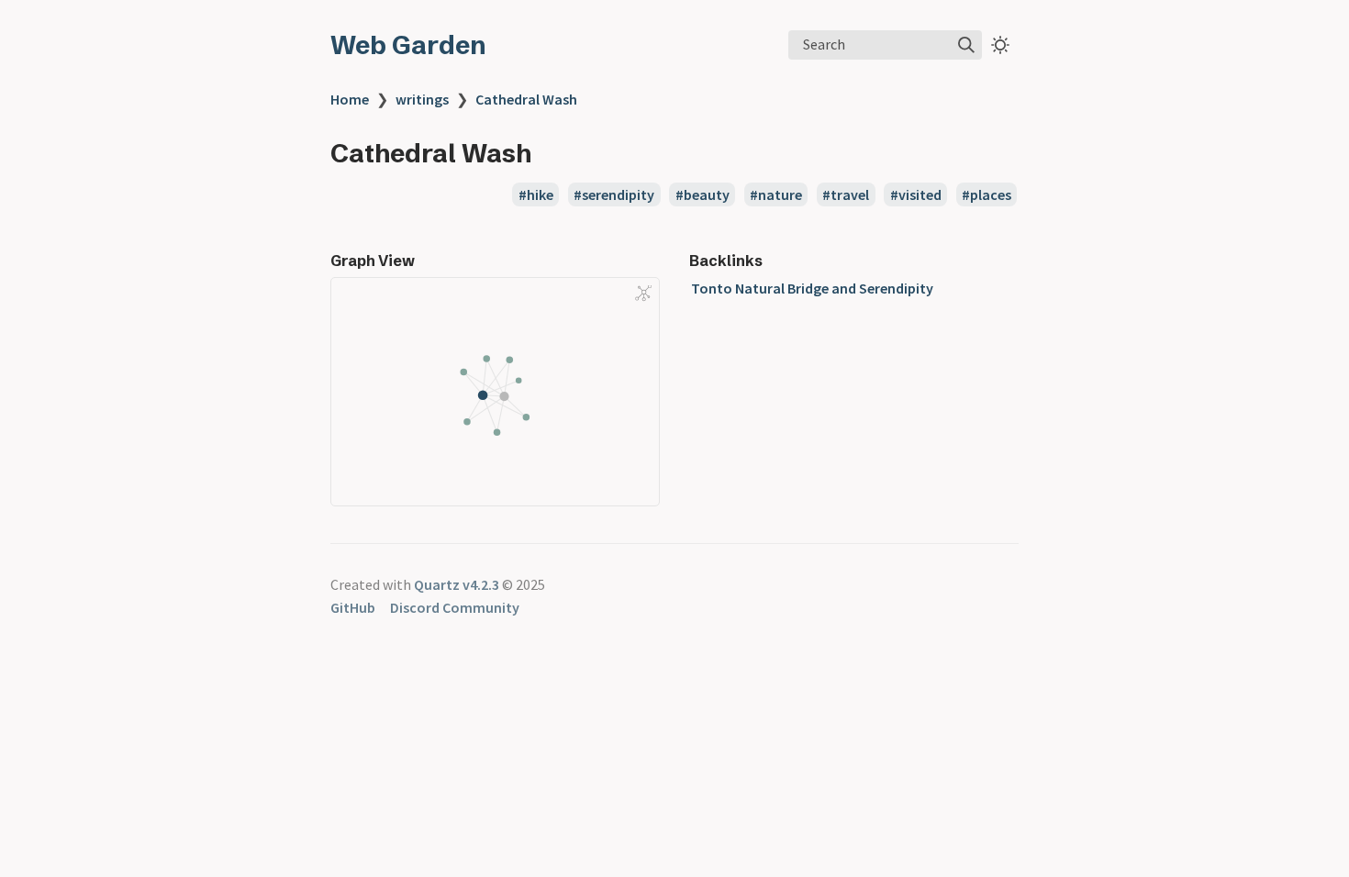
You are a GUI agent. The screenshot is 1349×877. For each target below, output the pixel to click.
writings (422, 99)
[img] (966, 45)
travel (850, 194)
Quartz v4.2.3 (456, 584)
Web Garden (408, 45)
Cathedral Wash (526, 99)
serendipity (618, 194)
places (990, 194)
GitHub (352, 607)
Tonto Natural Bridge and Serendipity (812, 288)
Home (349, 99)
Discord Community (454, 607)
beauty (707, 194)
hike (540, 194)
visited (920, 194)
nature (780, 194)
